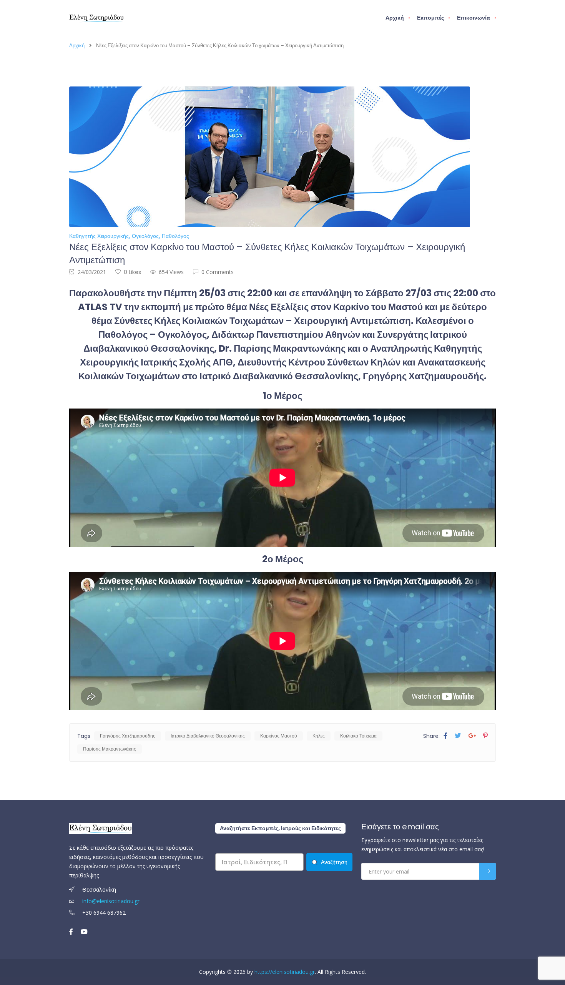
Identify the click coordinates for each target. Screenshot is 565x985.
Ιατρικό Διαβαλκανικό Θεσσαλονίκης (208, 736)
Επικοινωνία (473, 18)
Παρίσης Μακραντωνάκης (109, 749)
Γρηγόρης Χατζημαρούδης (127, 736)
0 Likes (132, 272)
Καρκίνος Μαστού (278, 736)
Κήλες (318, 736)
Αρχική (395, 18)
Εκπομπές (430, 18)
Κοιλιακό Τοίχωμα (358, 736)
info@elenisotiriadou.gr (111, 901)
